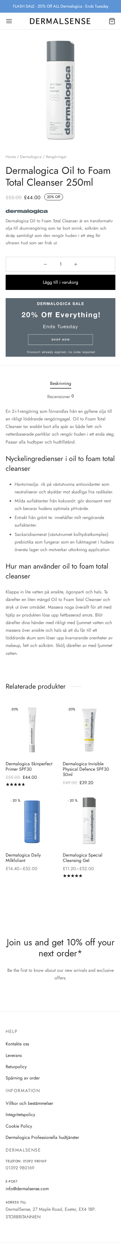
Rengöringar (56, 156)
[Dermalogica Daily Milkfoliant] (32, 821)
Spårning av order (23, 1078)
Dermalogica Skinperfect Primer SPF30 (29, 766)
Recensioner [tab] (60, 396)
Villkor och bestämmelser (29, 1103)
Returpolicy (16, 1066)
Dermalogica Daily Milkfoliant (23, 857)
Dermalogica (31, 156)
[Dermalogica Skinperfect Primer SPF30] (32, 730)
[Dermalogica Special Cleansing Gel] (89, 821)
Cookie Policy (19, 1126)
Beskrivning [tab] (60, 383)
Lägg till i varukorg (60, 282)
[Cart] (112, 21)
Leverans (14, 1055)
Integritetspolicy (20, 1114)
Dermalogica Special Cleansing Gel (82, 857)
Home (11, 156)
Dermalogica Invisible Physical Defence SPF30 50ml (86, 768)
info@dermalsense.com (27, 1188)
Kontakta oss (17, 1044)
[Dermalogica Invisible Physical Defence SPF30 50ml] (89, 730)
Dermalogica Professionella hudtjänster (42, 1137)
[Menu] (9, 21)
